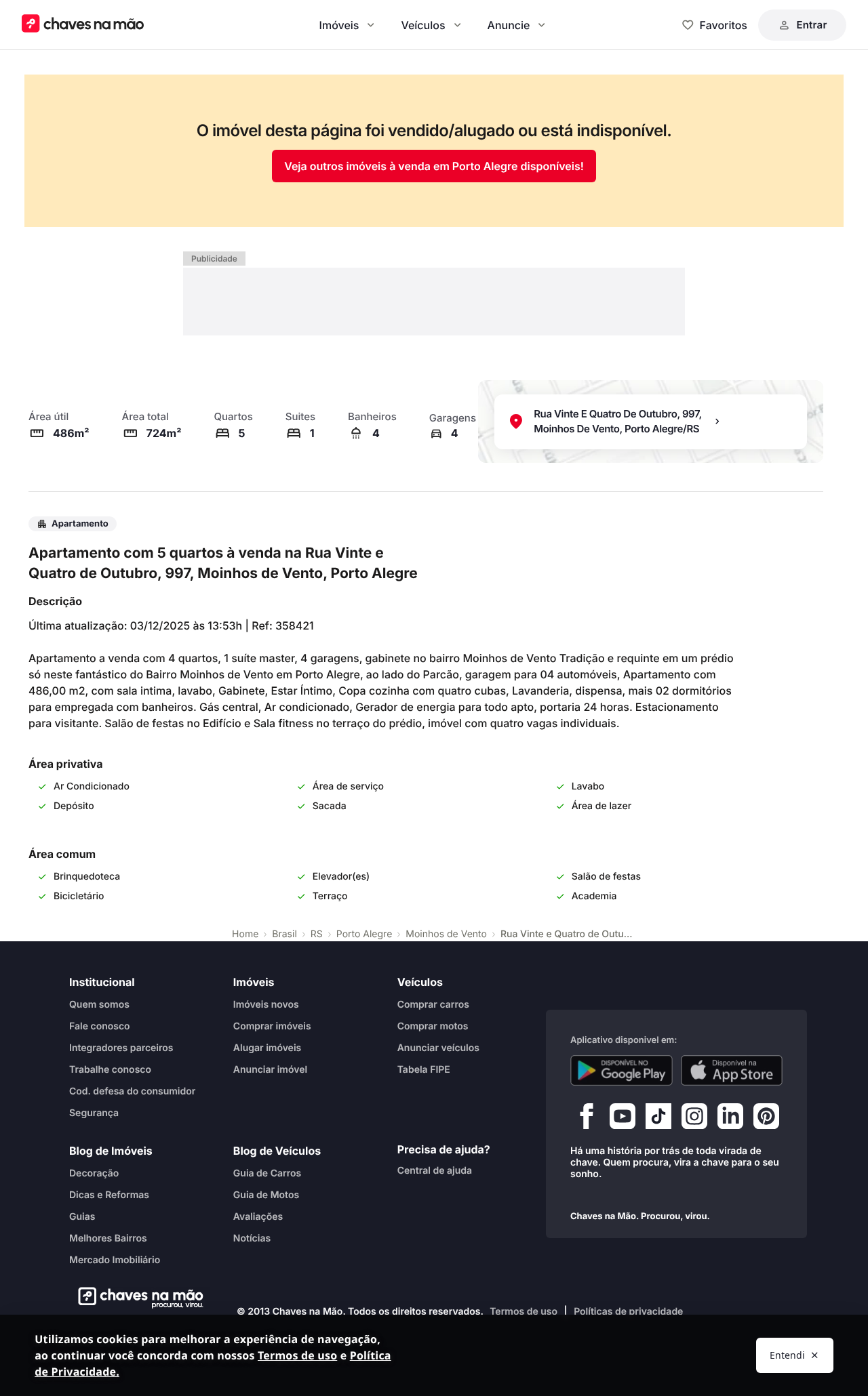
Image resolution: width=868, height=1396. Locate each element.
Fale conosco (99, 1025)
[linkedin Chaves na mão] (730, 1119)
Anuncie (509, 25)
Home (245, 934)
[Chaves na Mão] (83, 24)
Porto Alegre (364, 934)
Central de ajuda (434, 1170)
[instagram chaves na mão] (694, 1119)
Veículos (423, 25)
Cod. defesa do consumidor (132, 1090)
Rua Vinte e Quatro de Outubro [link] (568, 934)
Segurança (94, 1112)
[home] (136, 1297)
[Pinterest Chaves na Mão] (766, 1119)
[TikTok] (658, 1119)
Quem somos (99, 1004)
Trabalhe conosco (110, 1069)
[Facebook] (586, 1119)
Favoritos (723, 25)
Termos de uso (523, 1311)
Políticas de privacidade (628, 1311)
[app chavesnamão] (621, 1070)
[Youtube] (622, 1119)
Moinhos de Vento (446, 934)
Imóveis (339, 25)
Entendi (787, 1355)
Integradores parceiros (121, 1047)
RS (317, 934)
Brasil (284, 934)
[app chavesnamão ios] (732, 1070)
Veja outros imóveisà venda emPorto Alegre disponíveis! (434, 166)
